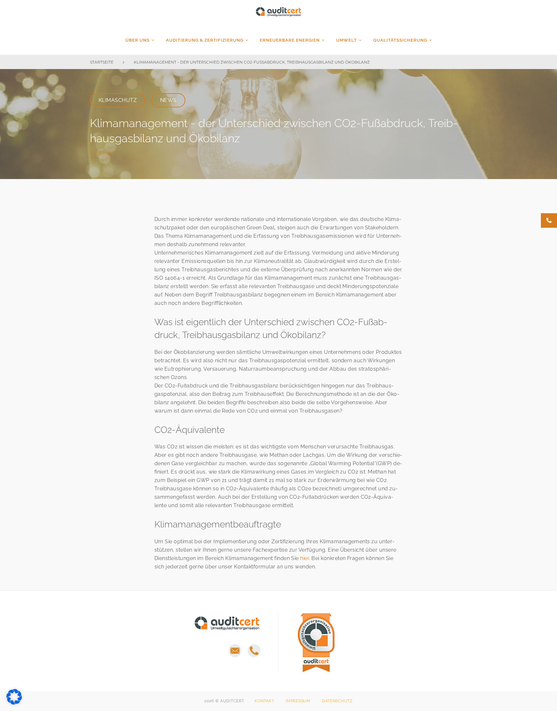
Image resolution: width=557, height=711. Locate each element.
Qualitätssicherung (400, 40)
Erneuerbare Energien (290, 40)
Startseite (101, 62)
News (168, 100)
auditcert (278, 15)
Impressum (298, 701)
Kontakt (264, 701)
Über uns (137, 40)
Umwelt (346, 40)
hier (304, 558)
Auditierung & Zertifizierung (204, 40)
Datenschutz (337, 701)
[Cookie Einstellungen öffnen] (14, 703)
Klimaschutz (118, 100)
